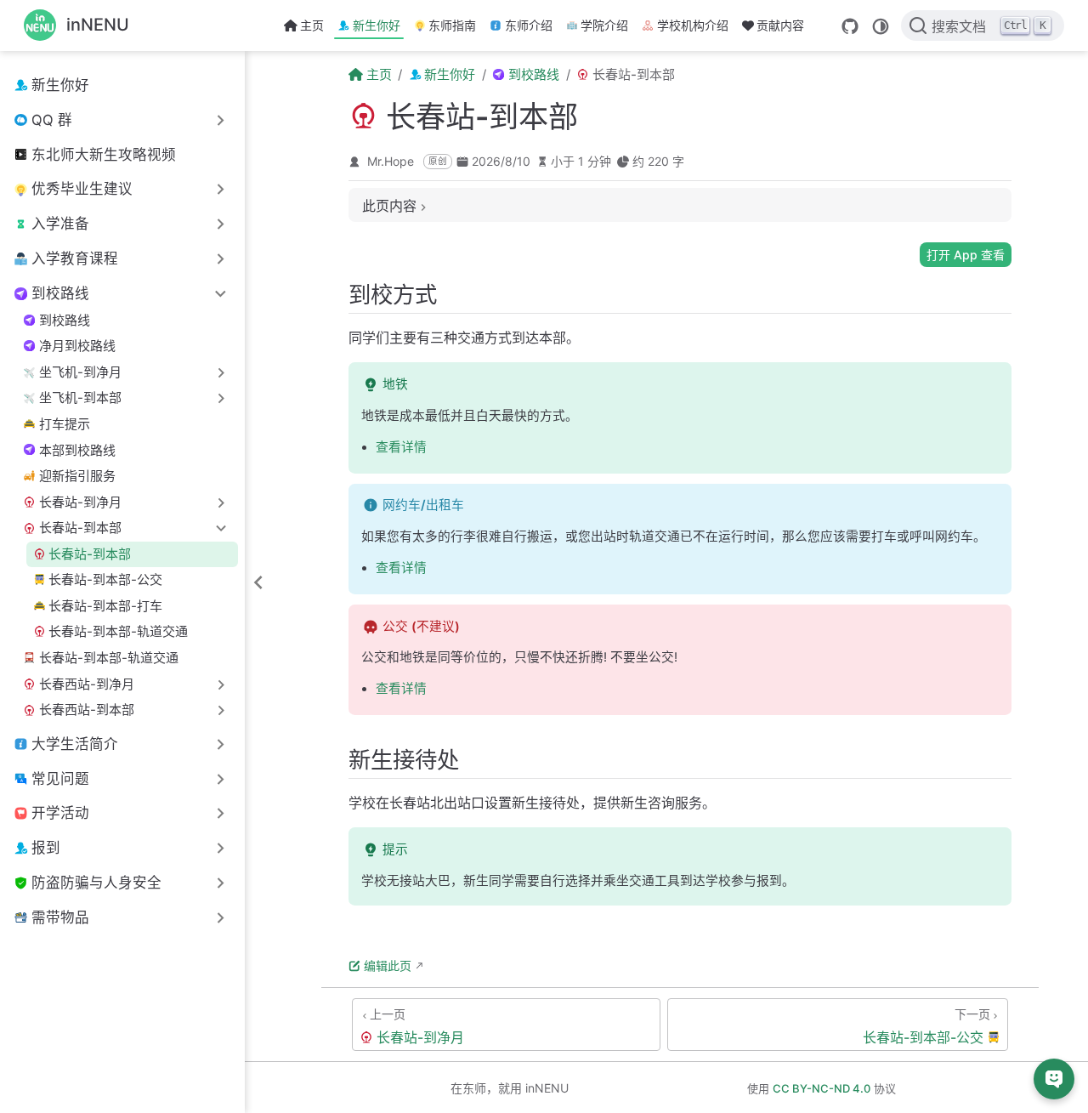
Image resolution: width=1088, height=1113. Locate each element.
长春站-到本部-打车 (105, 606)
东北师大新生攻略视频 (103, 154)
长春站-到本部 (89, 554)
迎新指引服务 (77, 476)
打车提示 (64, 424)
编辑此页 (387, 965)
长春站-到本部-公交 (105, 579)
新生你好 (376, 25)
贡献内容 (780, 25)
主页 (312, 25)
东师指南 (452, 25)
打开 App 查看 (965, 254)
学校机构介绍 (692, 25)
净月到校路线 (77, 346)
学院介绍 (604, 25)
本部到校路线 (77, 450)
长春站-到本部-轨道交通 (118, 631)
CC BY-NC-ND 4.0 (821, 1088)
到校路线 (64, 320)
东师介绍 (528, 25)
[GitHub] (850, 26)
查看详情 (401, 447)
